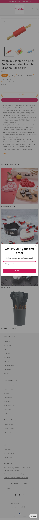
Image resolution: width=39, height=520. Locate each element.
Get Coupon (19, 271)
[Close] (36, 246)
